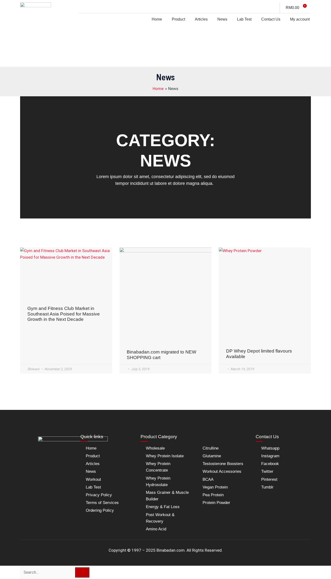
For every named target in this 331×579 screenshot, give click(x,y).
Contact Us (270, 19)
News (222, 19)
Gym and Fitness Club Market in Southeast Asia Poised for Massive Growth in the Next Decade (63, 314)
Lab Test (244, 19)
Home (157, 19)
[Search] (82, 572)
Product (178, 19)
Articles (201, 19)
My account (300, 19)
